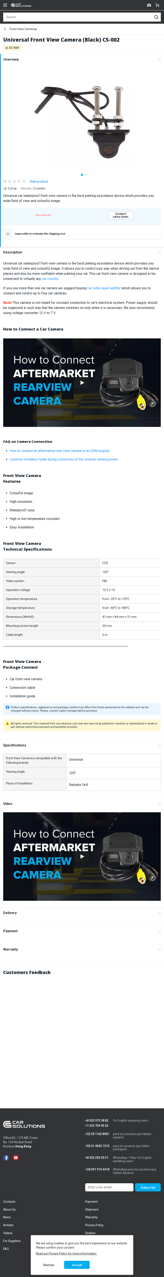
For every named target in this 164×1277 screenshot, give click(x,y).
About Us (9, 1209)
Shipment (91, 1209)
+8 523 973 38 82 (96, 1120)
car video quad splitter (104, 288)
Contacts (9, 1201)
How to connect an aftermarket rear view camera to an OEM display (60, 451)
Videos (7, 1233)
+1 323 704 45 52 (96, 1125)
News (7, 1217)
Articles (8, 1225)
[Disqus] (82, 1032)
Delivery (10, 913)
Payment (10, 931)
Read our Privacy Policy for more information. (66, 1253)
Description (12, 252)
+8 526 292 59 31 (96, 1157)
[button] (82, 175)
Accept (77, 1265)
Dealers (90, 1233)
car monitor (50, 279)
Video (7, 804)
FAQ (6, 1249)
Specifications (14, 745)
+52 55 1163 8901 (97, 1134)
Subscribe (148, 1187)
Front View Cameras (23, 29)
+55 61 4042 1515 (97, 1146)
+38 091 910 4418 (97, 1169)
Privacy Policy (94, 1225)
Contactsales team (120, 215)
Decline (48, 1265)
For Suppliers (12, 1241)
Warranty (10, 949)
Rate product (39, 181)
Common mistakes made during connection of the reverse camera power (64, 459)
